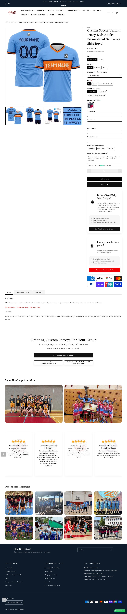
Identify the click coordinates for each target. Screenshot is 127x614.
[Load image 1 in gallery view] (14, 116)
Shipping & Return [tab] (22, 292)
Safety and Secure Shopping (13, 582)
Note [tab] (9, 292)
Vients (11, 609)
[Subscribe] (111, 550)
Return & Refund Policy (52, 568)
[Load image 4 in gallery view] (72, 116)
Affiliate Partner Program (53, 585)
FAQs (6, 578)
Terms (63, 5)
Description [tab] (39, 292)
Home (7, 22)
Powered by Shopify (18, 609)
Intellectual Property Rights (13, 575)
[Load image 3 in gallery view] (53, 116)
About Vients (49, 582)
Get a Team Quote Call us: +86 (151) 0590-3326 (78, 362)
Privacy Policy (49, 571)
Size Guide (8, 585)
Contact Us (8, 568)
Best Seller (14, 22)
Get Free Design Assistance (104, 229)
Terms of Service (50, 578)
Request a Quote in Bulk (104, 270)
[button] (28, 10)
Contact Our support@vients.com (48, 362)
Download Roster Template (63, 355)
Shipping (89, 51)
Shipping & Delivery (51, 575)
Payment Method (10, 571)
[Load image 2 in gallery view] (34, 116)
